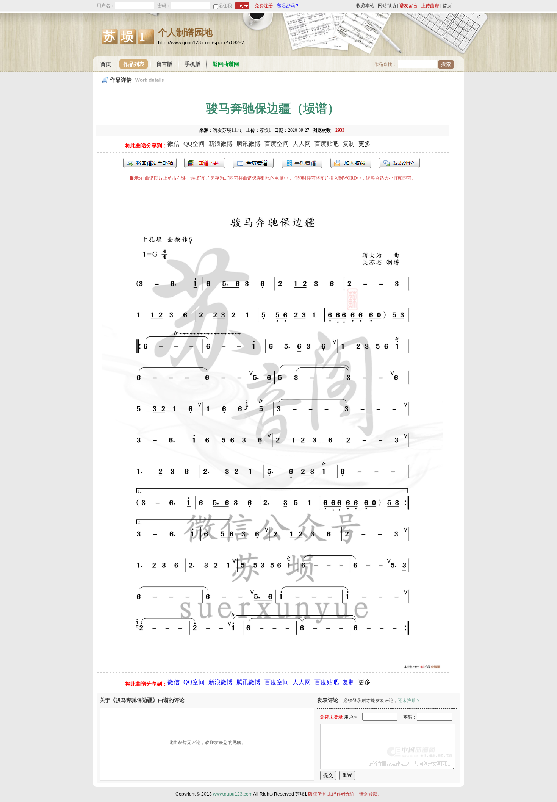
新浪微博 (220, 144)
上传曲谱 (430, 5)
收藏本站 (365, 5)
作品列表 (133, 64)
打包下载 (204, 163)
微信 (173, 144)
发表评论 (399, 163)
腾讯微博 (248, 144)
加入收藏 (350, 163)
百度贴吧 (326, 144)
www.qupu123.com (232, 794)
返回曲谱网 (226, 64)
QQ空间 (194, 144)
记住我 (225, 5)
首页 (447, 5)
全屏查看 (253, 163)
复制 (349, 144)
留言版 (164, 64)
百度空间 (276, 144)
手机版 (192, 64)
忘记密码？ (288, 5)
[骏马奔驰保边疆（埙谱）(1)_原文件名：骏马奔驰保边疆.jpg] (272, 668)
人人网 (302, 144)
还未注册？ (409, 700)
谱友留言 (408, 5)
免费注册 (264, 5)
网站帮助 (387, 5)
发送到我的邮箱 (150, 163)
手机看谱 (302, 163)
